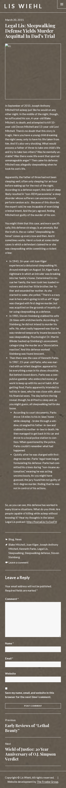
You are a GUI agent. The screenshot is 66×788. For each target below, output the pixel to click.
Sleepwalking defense (37, 553)
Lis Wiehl (23, 6)
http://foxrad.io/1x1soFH (42, 521)
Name (9, 643)
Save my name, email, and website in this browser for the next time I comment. (29, 694)
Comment (12, 598)
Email (9, 658)
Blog (11, 539)
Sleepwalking (16, 553)
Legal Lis (42, 548)
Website (10, 673)
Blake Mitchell (16, 544)
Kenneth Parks (27, 548)
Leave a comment (18, 562)
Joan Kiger (32, 544)
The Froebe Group (47, 781)
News (18, 539)
